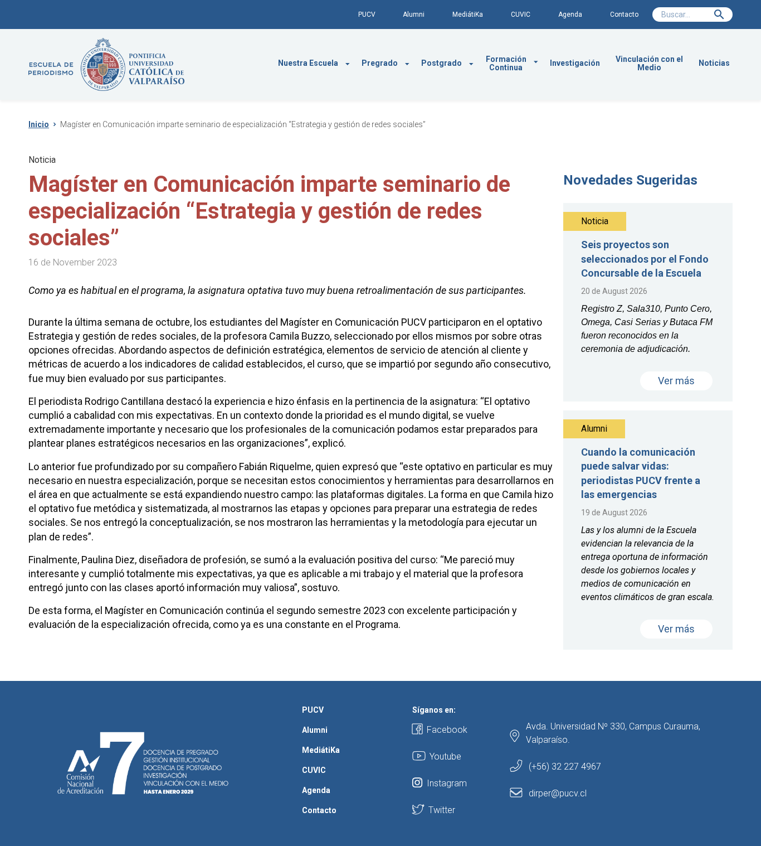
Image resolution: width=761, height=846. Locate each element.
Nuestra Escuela (308, 63)
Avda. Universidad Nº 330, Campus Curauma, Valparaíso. (613, 733)
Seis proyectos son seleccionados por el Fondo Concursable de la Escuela (645, 258)
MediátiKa (467, 14)
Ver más (676, 380)
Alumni (414, 14)
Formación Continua (506, 63)
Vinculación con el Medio (649, 63)
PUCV (366, 14)
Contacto (624, 14)
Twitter (441, 810)
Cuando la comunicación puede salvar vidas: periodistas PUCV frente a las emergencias (640, 473)
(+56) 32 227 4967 (565, 766)
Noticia (42, 159)
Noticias (714, 63)
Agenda (570, 14)
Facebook (447, 729)
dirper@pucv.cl (558, 793)
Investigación (575, 63)
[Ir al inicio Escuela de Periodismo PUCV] (106, 64)
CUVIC (520, 14)
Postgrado (441, 63)
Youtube (445, 756)
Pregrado (380, 63)
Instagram (447, 783)
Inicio (38, 124)
